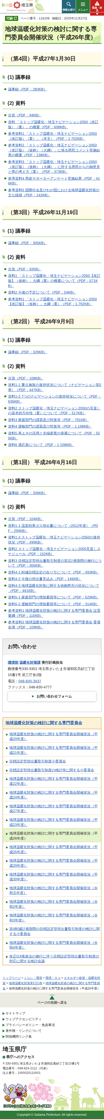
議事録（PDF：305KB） (27, 243)
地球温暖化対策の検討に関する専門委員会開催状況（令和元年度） (53, 890)
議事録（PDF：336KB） (27, 493)
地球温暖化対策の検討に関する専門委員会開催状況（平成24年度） (53, 795)
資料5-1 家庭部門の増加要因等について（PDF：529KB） (53, 597)
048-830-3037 (29, 681)
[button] (69, 6)
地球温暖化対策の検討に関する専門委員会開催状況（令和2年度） (53, 904)
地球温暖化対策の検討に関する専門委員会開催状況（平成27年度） (53, 808)
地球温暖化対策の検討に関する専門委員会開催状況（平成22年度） (53, 781)
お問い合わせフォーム (54, 696)
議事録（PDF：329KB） (27, 352)
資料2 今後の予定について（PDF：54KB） (42, 292)
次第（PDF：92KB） (24, 269)
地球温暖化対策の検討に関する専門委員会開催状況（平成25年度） (53, 849)
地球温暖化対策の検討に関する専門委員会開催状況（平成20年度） (53, 736)
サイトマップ (15, 1013)
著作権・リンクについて (24, 1031)
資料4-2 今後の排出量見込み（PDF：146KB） (45, 579)
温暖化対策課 (30, 662)
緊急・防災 (97, 9)
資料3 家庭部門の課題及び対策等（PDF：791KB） (48, 420)
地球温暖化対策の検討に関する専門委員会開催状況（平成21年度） (53, 750)
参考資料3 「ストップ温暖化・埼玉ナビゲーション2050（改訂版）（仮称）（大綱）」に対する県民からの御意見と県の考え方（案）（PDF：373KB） (54, 167)
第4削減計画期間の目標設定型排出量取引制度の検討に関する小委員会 (54, 931)
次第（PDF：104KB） (25, 519)
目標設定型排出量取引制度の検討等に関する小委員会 (51, 770)
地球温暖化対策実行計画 (25, 983)
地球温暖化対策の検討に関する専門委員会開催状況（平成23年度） (53, 822)
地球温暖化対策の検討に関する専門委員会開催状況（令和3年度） (53, 917)
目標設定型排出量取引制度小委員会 (37, 761)
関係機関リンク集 (19, 1036)
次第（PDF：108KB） (25, 378)
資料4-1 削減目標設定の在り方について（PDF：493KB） (53, 572)
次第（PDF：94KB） (24, 115)
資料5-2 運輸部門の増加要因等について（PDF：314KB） (53, 604)
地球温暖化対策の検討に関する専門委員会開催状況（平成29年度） (53, 863)
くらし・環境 (33, 978)
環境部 (13, 662)
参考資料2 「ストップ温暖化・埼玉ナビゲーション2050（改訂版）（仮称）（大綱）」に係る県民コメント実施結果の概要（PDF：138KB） (54, 150)
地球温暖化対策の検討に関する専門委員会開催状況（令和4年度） (53, 945)
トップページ (12, 978)
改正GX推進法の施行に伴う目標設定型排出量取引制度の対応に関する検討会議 (54, 958)
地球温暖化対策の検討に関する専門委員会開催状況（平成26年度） (53, 835)
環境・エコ (53, 978)
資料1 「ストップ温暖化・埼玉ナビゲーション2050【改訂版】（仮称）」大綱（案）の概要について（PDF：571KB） (54, 280)
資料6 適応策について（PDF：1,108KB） (41, 445)
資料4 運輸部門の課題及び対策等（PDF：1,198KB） (50, 426)
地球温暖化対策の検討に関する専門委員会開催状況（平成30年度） (53, 876)
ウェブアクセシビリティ (24, 1019)
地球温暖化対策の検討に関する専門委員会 (44, 723)
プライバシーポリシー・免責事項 (30, 1025)
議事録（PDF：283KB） (27, 89)
